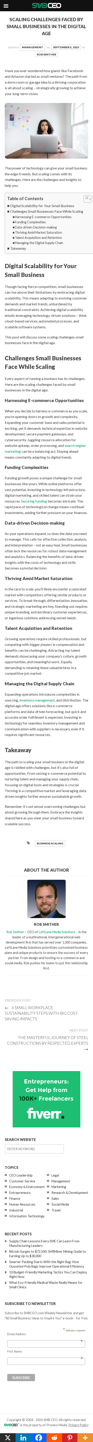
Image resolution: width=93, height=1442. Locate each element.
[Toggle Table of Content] (85, 199)
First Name (45, 1351)
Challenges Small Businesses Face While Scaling (46, 211)
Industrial (16, 1210)
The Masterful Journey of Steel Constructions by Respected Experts (47, 1043)
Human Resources (22, 1204)
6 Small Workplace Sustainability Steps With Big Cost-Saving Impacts (42, 1013)
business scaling (50, 843)
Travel (55, 1210)
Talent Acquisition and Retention (38, 238)
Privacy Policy (78, 1425)
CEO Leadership (21, 1175)
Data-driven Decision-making (36, 227)
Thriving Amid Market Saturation (38, 232)
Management (32, 47)
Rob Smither (46, 54)
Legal (55, 1175)
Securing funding (34, 501)
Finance (14, 1198)
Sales (55, 1198)
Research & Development (69, 1193)
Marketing (58, 1187)
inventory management (37, 700)
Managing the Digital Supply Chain (39, 243)
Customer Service (22, 1181)
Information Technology (26, 1216)
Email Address (45, 1334)
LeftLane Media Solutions (57, 932)
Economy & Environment (27, 1187)
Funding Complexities (30, 222)
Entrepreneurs (20, 1193)
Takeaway (18, 248)
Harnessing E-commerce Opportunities (43, 217)
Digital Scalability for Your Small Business (42, 205)
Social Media (60, 1204)
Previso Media (56, 1425)
